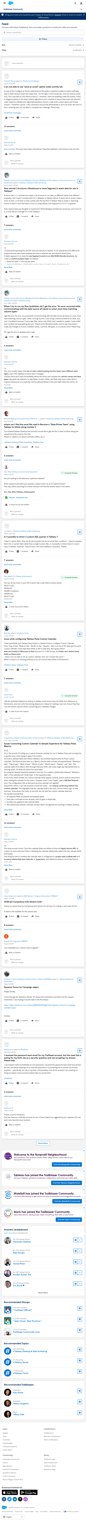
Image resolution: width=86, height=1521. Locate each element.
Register (58, 15)
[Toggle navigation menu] (81, 9)
